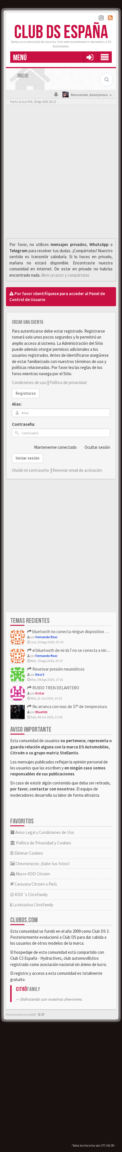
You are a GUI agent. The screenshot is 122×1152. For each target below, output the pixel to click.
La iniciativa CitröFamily (32, 904)
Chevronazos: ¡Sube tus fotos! (42, 863)
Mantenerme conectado (55, 447)
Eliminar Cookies (28, 853)
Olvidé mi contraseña (30, 470)
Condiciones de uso (29, 382)
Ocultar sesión (97, 447)
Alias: (17, 404)
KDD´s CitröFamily (31, 894)
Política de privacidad (68, 382)
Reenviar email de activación (77, 470)
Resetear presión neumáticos (58, 669)
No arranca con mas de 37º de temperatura (69, 706)
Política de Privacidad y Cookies (43, 843)
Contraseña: (23, 424)
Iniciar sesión (27, 458)
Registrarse (26, 393)
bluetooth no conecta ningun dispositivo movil (72, 631)
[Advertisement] (61, 173)
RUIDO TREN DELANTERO (55, 687)
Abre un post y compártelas (65, 275)
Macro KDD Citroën (32, 873)
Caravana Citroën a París (35, 884)
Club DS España (61, 32)
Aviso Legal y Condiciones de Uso (44, 832)
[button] (89, 57)
